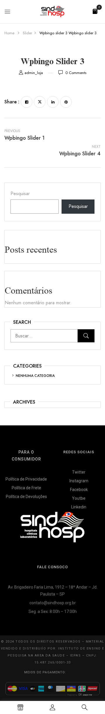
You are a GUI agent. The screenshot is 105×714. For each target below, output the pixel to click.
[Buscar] (86, 335)
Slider (27, 33)
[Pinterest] (66, 102)
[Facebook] (26, 102)
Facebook (79, 489)
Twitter (78, 472)
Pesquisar (20, 193)
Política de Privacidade (26, 479)
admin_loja (33, 72)
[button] (95, 11)
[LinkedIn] (53, 102)
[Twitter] (40, 102)
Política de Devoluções (26, 496)
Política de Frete (26, 487)
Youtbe (78, 498)
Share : (11, 101)
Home (9, 33)
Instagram (78, 481)
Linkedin (78, 507)
